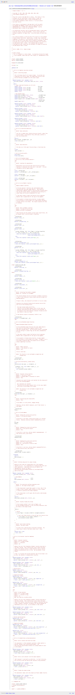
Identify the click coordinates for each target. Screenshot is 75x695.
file (33, 8)
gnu (10, 5)
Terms (13, 693)
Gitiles (7, 693)
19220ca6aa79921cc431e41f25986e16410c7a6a (25, 5)
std (52, 5)
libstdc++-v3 (43, 5)
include (48, 5)
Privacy (10, 693)
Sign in (72, 1)
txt (70, 693)
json (73, 693)
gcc (12, 5)
